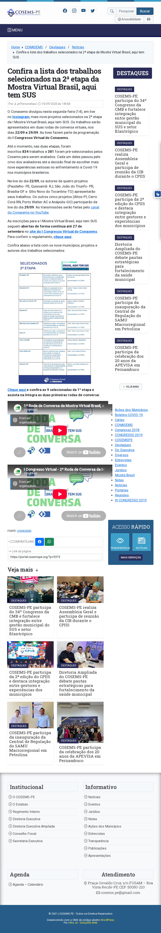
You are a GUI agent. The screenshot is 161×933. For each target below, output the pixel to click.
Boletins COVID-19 (129, 415)
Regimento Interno (26, 812)
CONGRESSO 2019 (129, 435)
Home (15, 47)
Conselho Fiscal (24, 834)
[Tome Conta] (148, 19)
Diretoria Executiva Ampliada (33, 826)
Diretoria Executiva (26, 819)
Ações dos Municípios (131, 410)
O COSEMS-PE (23, 797)
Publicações (96, 848)
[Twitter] (93, 10)
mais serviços (131, 557)
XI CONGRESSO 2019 (131, 500)
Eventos (121, 465)
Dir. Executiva (124, 450)
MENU (16, 30)
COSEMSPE (123, 440)
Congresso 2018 (127, 430)
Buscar (145, 11)
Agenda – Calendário (27, 885)
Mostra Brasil (125, 475)
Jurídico (121, 470)
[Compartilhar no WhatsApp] (49, 542)
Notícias (78, 47)
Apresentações (99, 856)
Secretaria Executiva (27, 841)
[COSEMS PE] (24, 12)
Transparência (98, 841)
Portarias (121, 490)
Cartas (119, 420)
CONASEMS (34, 47)
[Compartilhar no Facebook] (39, 542)
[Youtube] (83, 10)
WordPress (107, 920)
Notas (119, 480)
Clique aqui (17, 390)
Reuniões (122, 495)
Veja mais (132, 386)
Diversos (121, 455)
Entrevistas (123, 460)
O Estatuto (20, 804)
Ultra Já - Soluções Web (82, 922)
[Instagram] (74, 10)
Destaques (57, 47)
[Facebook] (65, 10)
